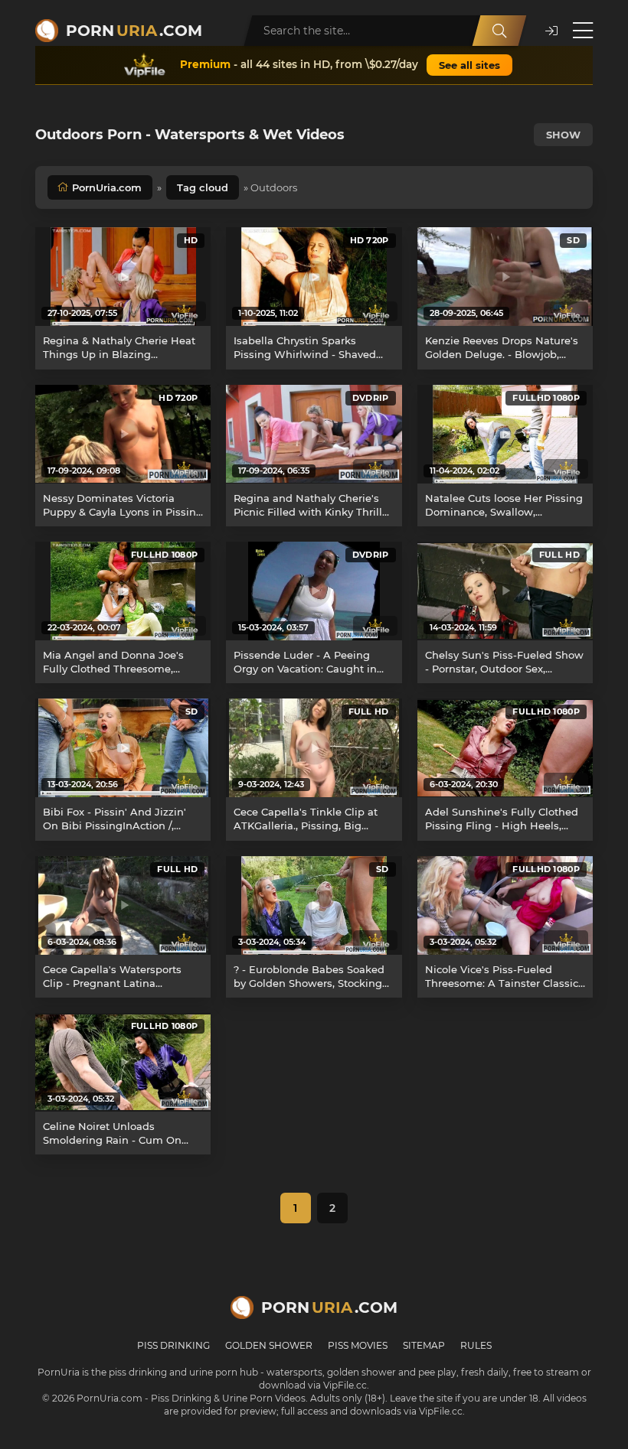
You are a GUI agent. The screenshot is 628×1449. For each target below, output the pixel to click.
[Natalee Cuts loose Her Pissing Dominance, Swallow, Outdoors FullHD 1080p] (505, 434)
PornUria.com (107, 187)
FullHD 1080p (546, 397)
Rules (476, 1345)
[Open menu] (583, 30)
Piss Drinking (173, 1345)
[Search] (499, 30)
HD (191, 240)
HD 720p (369, 240)
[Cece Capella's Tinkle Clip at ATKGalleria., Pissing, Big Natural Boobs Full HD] (313, 747)
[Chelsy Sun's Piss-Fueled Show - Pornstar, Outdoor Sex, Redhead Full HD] (505, 591)
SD (573, 240)
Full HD (559, 554)
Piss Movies (358, 1345)
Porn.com (134, 30)
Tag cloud (202, 187)
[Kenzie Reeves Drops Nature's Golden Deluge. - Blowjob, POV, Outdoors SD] (505, 276)
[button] (551, 31)
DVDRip (370, 397)
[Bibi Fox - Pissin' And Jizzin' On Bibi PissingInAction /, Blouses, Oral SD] (123, 747)
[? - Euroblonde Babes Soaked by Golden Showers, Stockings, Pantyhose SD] (313, 905)
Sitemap (424, 1345)
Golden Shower (268, 1345)
